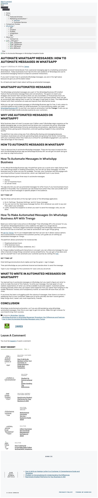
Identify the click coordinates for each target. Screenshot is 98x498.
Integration (14, 33)
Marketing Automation (18, 19)
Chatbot (13, 30)
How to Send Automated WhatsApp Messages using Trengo (23, 319)
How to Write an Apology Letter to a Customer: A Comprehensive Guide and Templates (24, 363)
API (11, 28)
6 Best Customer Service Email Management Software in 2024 (26, 432)
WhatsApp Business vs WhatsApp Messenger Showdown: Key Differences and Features (33, 317)
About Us (9, 37)
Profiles (12, 31)
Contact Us (14, 39)
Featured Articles (16, 17)
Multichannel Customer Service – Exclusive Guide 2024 (25, 416)
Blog (7, 15)
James (19, 326)
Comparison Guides (13, 24)
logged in (13, 341)
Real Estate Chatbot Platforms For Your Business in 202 (25, 399)
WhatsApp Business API (9, 108)
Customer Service (20, 22)
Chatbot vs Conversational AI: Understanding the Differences (26, 383)
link (57, 254)
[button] (2, 5)
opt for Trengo (8, 233)
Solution (17, 20)
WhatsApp (9, 26)
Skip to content (6, 2)
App (11, 35)
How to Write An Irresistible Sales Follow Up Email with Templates (23, 447)
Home (8, 13)
